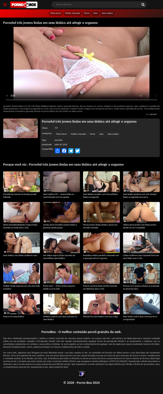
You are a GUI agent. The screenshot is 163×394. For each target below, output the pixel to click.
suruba (153, 106)
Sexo (95, 13)
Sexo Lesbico (107, 13)
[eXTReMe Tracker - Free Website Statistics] (81, 374)
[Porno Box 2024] (24, 5)
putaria (143, 106)
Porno (86, 13)
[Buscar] (143, 4)
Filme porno (55, 13)
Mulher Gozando (72, 13)
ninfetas (44, 106)
